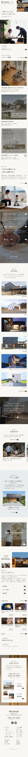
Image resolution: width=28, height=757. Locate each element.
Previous (12, 465)
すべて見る (13, 512)
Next (16, 465)
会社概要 (4, 586)
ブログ (17, 740)
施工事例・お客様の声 (8, 737)
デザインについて (9, 731)
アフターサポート (14, 252)
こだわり (6, 729)
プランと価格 (19, 735)
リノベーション (19, 737)
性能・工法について (9, 733)
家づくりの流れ (14, 256)
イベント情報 (19, 727)
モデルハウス (19, 729)
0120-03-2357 (14, 676)
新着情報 (18, 744)
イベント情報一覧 (20, 57)
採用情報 (4, 593)
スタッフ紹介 (5, 590)
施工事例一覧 (21, 391)
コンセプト (22, 183)
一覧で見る (22, 601)
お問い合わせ (7, 740)
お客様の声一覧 (13, 439)
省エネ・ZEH (8, 735)
